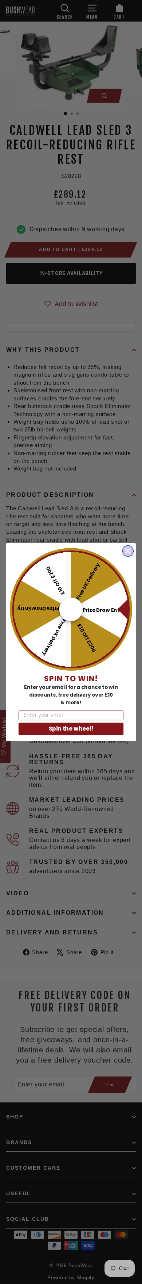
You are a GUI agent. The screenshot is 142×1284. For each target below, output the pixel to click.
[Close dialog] (128, 550)
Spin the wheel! (71, 728)
